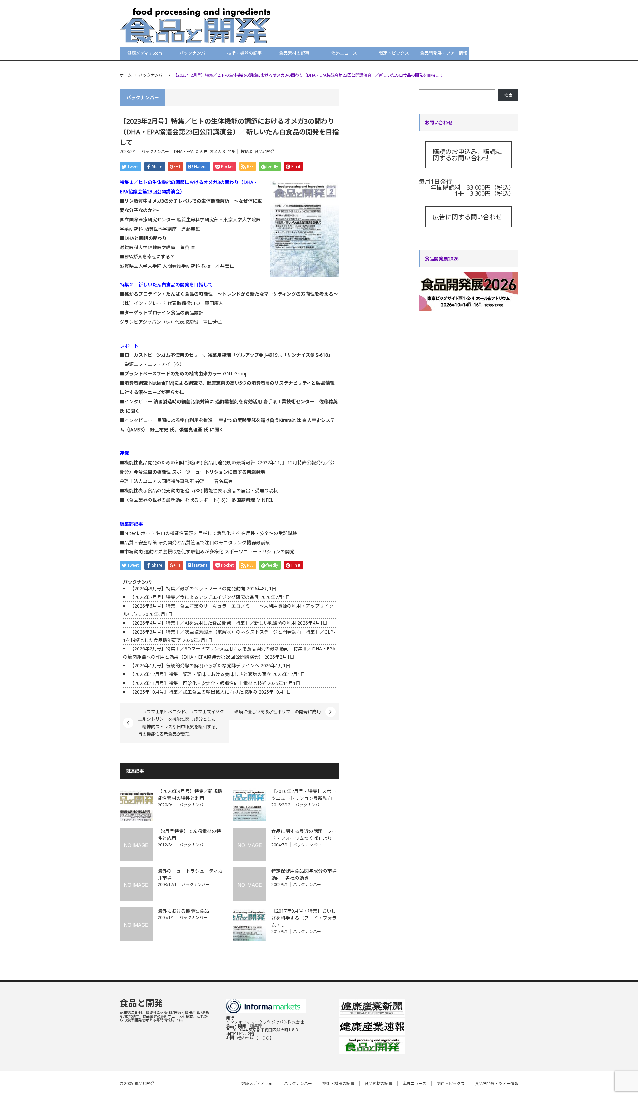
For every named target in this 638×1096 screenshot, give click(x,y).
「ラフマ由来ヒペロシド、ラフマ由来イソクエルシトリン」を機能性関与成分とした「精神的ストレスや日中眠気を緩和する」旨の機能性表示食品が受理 (181, 723)
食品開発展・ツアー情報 (443, 53)
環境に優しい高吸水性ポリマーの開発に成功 (277, 712)
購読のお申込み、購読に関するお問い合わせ (467, 154)
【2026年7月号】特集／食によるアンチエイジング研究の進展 (194, 597)
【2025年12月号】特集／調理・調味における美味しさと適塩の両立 (200, 674)
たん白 (202, 151)
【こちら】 (264, 1038)
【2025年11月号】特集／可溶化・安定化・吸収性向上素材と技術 (198, 683)
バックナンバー (194, 53)
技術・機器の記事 (244, 53)
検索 (508, 95)
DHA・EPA (184, 151)
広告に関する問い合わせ (467, 216)
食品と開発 (264, 151)
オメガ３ (218, 151)
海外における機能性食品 (183, 911)
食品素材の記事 (294, 53)
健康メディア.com (144, 53)
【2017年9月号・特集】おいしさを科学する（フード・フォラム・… (304, 918)
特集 (232, 151)
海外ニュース (344, 53)
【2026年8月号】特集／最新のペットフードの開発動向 (187, 588)
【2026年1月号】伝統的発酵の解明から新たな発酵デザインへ (194, 665)
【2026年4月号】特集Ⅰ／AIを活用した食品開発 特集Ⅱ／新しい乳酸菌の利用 (213, 623)
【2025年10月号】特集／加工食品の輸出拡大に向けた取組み (193, 692)
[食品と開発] (195, 25)
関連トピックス (394, 53)
